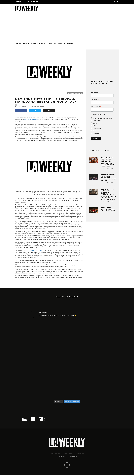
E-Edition (34, 1)
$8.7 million (39, 250)
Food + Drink (97, 121)
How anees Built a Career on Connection (108, 209)
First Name (95, 92)
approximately (31, 250)
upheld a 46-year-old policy (32, 119)
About (18, 1)
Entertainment (38, 44)
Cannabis (68, 44)
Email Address (96, 107)
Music (26, 44)
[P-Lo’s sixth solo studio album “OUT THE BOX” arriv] (95, 359)
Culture (58, 44)
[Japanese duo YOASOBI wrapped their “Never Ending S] (58, 359)
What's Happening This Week (102, 118)
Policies (80, 453)
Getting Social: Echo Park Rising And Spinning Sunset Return (108, 177)
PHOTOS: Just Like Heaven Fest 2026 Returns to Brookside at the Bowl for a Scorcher (108, 162)
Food (18, 44)
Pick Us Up (55, 453)
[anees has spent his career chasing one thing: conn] (39, 359)
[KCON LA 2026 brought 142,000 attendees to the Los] (76, 359)
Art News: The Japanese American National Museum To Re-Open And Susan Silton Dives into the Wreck (108, 194)
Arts (49, 44)
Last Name (95, 99)
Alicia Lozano (21, 107)
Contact (26, 1)
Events (95, 131)
